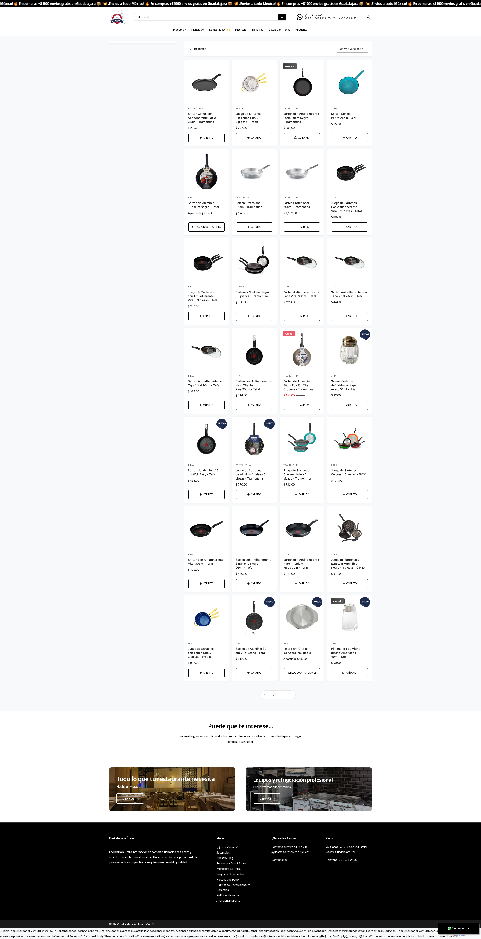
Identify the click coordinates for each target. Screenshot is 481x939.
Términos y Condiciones (231, 863)
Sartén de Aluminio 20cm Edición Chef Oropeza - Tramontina (298, 385)
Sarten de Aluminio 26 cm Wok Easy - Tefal (203, 472)
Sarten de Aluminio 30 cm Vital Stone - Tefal (251, 650)
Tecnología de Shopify (149, 924)
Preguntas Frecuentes (230, 874)
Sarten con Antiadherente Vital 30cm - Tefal (206, 561)
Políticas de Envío (227, 895)
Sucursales (223, 852)
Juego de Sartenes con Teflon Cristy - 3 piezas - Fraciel (201, 653)
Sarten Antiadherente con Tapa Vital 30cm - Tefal (301, 294)
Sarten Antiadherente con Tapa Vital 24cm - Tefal (349, 294)
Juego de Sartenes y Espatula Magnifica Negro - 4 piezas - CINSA (348, 564)
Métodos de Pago (227, 879)
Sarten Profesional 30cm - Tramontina (296, 205)
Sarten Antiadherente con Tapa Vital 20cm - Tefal (206, 383)
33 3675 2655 (348, 859)
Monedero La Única (228, 868)
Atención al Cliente (228, 900)
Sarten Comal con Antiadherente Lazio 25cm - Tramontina (202, 118)
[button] (368, 17)
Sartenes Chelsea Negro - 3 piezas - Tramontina (252, 294)
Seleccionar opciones (206, 226)
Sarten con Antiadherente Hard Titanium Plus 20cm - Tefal (253, 385)
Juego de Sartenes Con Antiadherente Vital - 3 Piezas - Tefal (346, 207)
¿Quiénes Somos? (227, 847)
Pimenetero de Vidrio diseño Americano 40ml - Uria (345, 653)
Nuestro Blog (224, 858)
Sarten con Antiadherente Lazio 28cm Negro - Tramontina (301, 118)
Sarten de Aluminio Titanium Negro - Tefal (203, 205)
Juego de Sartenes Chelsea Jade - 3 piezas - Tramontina (297, 474)
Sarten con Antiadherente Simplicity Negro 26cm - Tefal (253, 564)
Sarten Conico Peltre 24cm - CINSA (345, 115)
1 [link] (265, 695)
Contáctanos (279, 859)
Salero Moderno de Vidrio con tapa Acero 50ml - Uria (343, 385)
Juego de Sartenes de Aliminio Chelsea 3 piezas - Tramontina (250, 474)
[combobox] (210, 17)
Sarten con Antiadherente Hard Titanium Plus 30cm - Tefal (301, 564)
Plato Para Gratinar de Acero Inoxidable (297, 650)
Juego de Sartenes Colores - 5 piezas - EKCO (348, 472)
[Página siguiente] (291, 694)
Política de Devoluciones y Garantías (233, 887)
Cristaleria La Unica (126, 924)
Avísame (303, 137)
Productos (178, 29)
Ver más (128, 798)
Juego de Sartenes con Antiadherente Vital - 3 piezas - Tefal (203, 296)
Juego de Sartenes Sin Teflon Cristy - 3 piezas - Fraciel (248, 118)
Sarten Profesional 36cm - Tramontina (249, 205)
